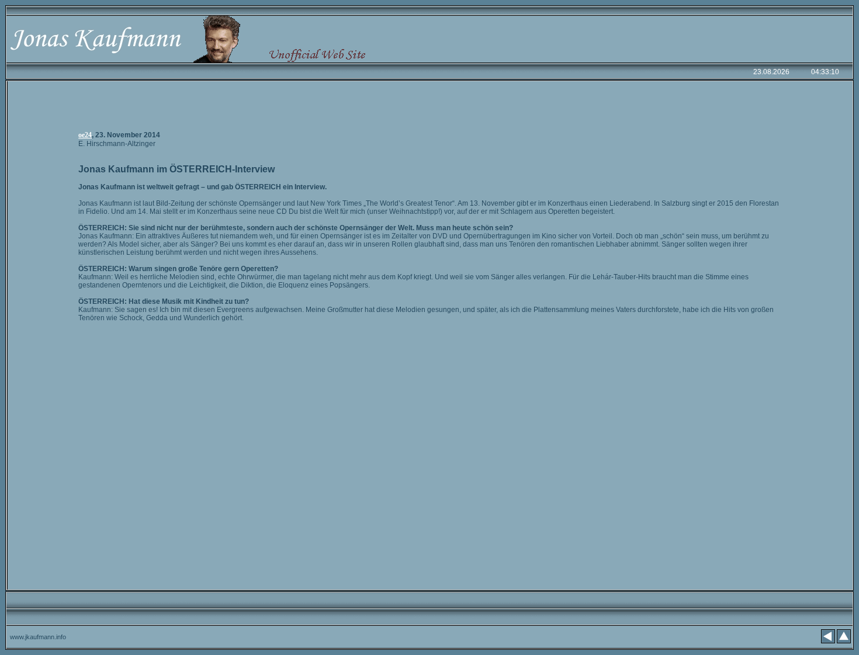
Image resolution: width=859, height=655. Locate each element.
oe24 (85, 135)
